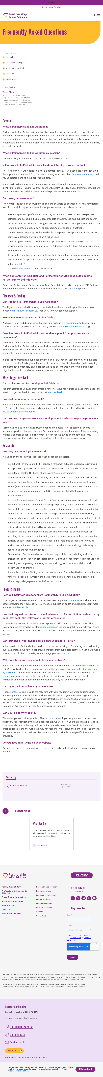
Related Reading (9, 87)
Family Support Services (13, 887)
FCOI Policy (40, 986)
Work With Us (8, 905)
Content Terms (7, 986)
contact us (21, 269)
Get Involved (55, 393)
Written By (11, 777)
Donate (52, 2)
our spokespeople (18, 608)
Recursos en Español (11, 914)
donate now (16, 311)
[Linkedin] (89, 898)
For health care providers (47, 887)
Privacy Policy (19, 986)
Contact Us (41, 916)
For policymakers (43, 891)
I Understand (85, 1069)
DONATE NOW (82, 875)
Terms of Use (30, 986)
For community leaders (46, 895)
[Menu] (98, 15)
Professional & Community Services (14, 892)
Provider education (44, 908)
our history (73, 289)
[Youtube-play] (94, 898)
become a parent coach (22, 412)
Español (51, 7)
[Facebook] (73, 898)
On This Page (11, 53)
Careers (39, 912)
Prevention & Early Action (14, 897)
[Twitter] (78, 898)
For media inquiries (44, 903)
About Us (6, 909)
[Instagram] (83, 898)
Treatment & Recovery (12, 901)
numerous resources (81, 174)
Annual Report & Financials (71, 327)
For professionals (43, 899)
